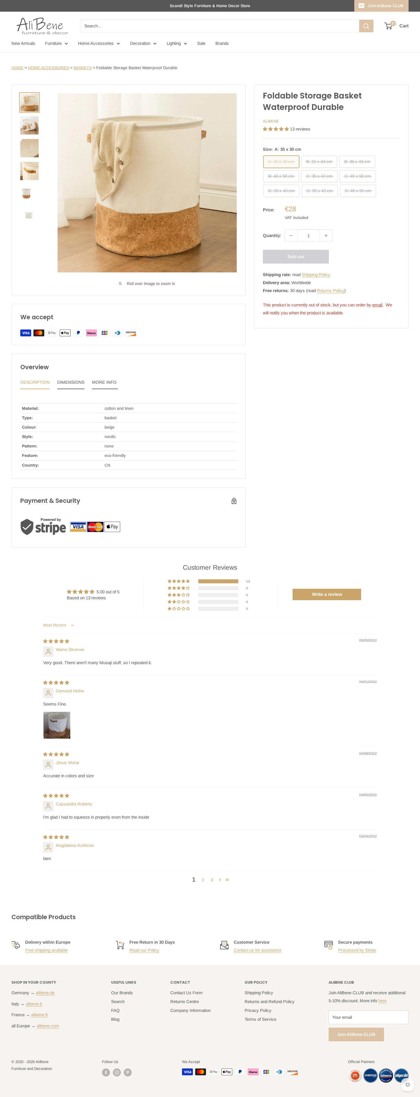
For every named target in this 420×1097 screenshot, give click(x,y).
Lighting (174, 43)
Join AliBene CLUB (385, 5)
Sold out (295, 256)
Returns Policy (330, 290)
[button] (276, 128)
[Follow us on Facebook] (106, 1072)
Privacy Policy (258, 1010)
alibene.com (48, 1025)
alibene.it (34, 1003)
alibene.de (45, 992)
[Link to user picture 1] (57, 725)
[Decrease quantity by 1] (291, 236)
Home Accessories (96, 43)
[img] (56, 641)
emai (376, 304)
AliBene (271, 121)
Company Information (190, 1010)
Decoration (140, 43)
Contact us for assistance (257, 950)
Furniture (53, 43)
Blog (115, 1019)
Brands (222, 43)
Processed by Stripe (357, 950)
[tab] (35, 383)
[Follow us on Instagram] (117, 1072)
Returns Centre (184, 1001)
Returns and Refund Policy (270, 1001)
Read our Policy (144, 950)
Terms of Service (260, 1019)
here (382, 1000)
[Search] (366, 26)
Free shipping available (46, 950)
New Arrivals (23, 43)
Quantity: (272, 235)
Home (17, 67)
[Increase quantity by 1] (326, 236)
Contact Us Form (186, 992)
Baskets (83, 67)
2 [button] (203, 879)
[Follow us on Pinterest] (128, 1072)
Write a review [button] (327, 594)
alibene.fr (39, 1014)
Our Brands (122, 992)
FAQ (115, 1010)
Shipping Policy (316, 274)
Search (118, 1001)
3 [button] (212, 879)
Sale (201, 43)
